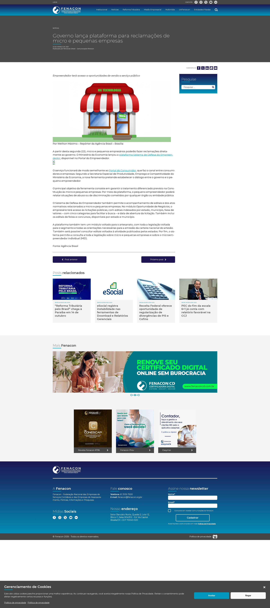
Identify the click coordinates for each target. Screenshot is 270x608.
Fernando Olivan (69, 49)
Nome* (171, 494)
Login (55, 2)
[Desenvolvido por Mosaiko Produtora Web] (215, 536)
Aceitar (211, 595)
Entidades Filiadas (202, 10)
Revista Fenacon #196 (89, 450)
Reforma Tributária (131, 10)
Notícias (115, 10)
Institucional (101, 10)
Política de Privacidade (142, 593)
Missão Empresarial (152, 10)
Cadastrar (192, 517)
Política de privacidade (15, 602)
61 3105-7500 (126, 494)
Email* (171, 502)
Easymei (166, 450)
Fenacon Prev (127, 450)
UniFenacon (184, 10)
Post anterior (71, 259)
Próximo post (156, 259)
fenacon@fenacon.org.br (130, 497)
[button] (264, 587)
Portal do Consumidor (122, 170)
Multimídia (170, 10)
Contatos (188, 2)
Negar (248, 595)
